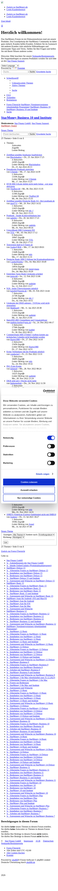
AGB (38, 841)
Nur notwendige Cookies (29, 498)
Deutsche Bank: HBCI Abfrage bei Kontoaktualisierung (30, 259)
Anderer (13, 517)
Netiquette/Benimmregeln (43, 56)
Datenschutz (48, 841)
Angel (31, 524)
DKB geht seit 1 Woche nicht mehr (21, 381)
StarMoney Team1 (9, 126)
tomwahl (14, 276)
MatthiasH (14, 308)
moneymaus (34, 269)
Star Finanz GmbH (22, 123)
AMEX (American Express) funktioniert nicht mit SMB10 (31, 514)
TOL (12, 232)
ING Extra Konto (13, 366)
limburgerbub (16, 383)
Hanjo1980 (15, 339)
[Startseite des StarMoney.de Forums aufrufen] (2, 2)
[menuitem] (22, 83)
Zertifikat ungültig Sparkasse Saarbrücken (24, 155)
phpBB (15, 860)
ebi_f (31, 211)
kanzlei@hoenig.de (18, 291)
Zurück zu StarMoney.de (17, 7)
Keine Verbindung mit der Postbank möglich (25, 352)
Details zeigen (42, 474)
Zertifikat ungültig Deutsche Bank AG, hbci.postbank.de (30, 201)
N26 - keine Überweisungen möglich (22, 288)
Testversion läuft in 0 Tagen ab (19, 245)
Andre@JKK (16, 247)
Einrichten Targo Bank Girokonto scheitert (24, 274)
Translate (21, 68)
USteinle (14, 172)
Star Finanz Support (15, 61)
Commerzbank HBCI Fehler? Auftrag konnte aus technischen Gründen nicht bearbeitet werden (27, 336)
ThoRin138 (15, 189)
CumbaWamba (16, 262)
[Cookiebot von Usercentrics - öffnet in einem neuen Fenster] (43, 391)
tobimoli (13, 369)
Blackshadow (16, 157)
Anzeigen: (8, 534)
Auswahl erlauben (29, 490)
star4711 (13, 203)
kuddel (32, 330)
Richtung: (7, 537)
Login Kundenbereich (15, 9)
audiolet (32, 283)
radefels (13, 218)
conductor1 (15, 354)
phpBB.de (30, 862)
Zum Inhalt (6, 21)
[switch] (51, 446)
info (30, 254)
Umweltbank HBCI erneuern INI (20, 230)
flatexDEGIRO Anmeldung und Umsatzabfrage (26, 320)
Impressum (28, 841)
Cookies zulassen (29, 482)
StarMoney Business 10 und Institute (26, 117)
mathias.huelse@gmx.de (20, 322)
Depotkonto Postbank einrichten (20, 169)
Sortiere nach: (32, 534)
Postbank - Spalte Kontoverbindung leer (23, 215)
